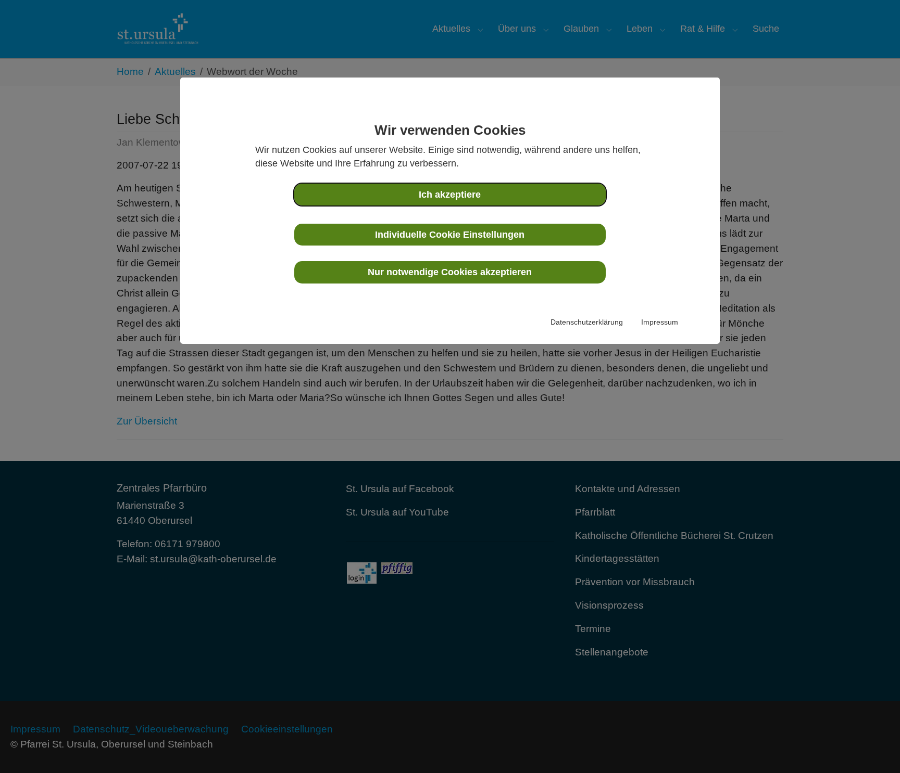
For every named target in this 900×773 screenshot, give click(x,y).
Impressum (659, 322)
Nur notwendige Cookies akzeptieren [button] (450, 272)
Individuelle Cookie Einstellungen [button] (449, 234)
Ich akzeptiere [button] (450, 194)
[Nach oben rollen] (874, 747)
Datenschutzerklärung (587, 322)
